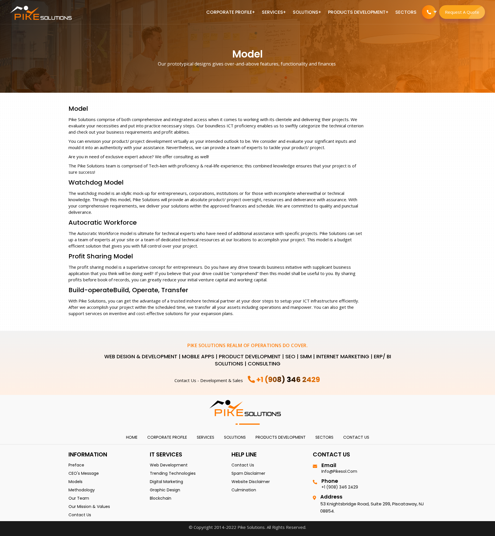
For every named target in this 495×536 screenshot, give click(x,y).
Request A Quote (462, 12)
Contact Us (356, 437)
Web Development (169, 465)
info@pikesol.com (339, 471)
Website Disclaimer (250, 481)
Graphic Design (165, 490)
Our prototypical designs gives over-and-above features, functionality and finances (247, 64)
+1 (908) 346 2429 (339, 487)
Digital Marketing (166, 481)
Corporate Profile (229, 12)
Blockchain (160, 498)
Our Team (78, 498)
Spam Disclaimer (248, 473)
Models (75, 481)
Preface (76, 465)
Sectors (406, 12)
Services (272, 12)
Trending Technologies (173, 473)
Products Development (357, 12)
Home (132, 437)
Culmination (243, 490)
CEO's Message (83, 473)
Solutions (305, 12)
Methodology (81, 490)
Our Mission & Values (89, 506)
